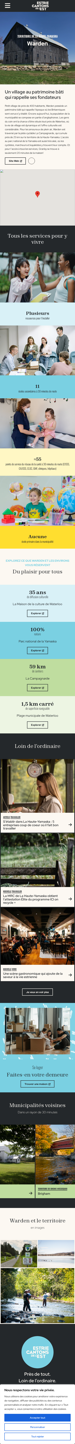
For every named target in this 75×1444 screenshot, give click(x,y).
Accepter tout (37, 1417)
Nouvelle (7, 891)
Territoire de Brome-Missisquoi (28, 1188)
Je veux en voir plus (37, 992)
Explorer (36, 613)
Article (6, 817)
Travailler (15, 817)
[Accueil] (40, 6)
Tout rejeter (37, 1436)
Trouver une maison (36, 1084)
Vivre (14, 969)
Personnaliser (37, 1427)
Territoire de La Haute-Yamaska (37, 36)
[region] (37, 1414)
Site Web (14, 160)
